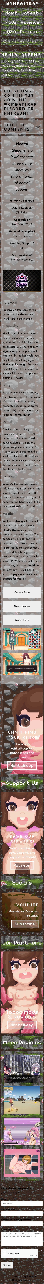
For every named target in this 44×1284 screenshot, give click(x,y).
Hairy (16, 70)
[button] (38, 127)
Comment (6, 1229)
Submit (7, 1265)
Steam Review (22, 606)
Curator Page (22, 592)
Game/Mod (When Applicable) (16, 1219)
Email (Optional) (9, 1209)
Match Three (28, 70)
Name (5, 1199)
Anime (6, 66)
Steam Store (22, 620)
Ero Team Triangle (21, 319)
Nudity (6, 75)
